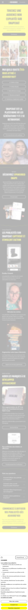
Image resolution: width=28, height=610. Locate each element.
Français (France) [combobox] (20, 557)
